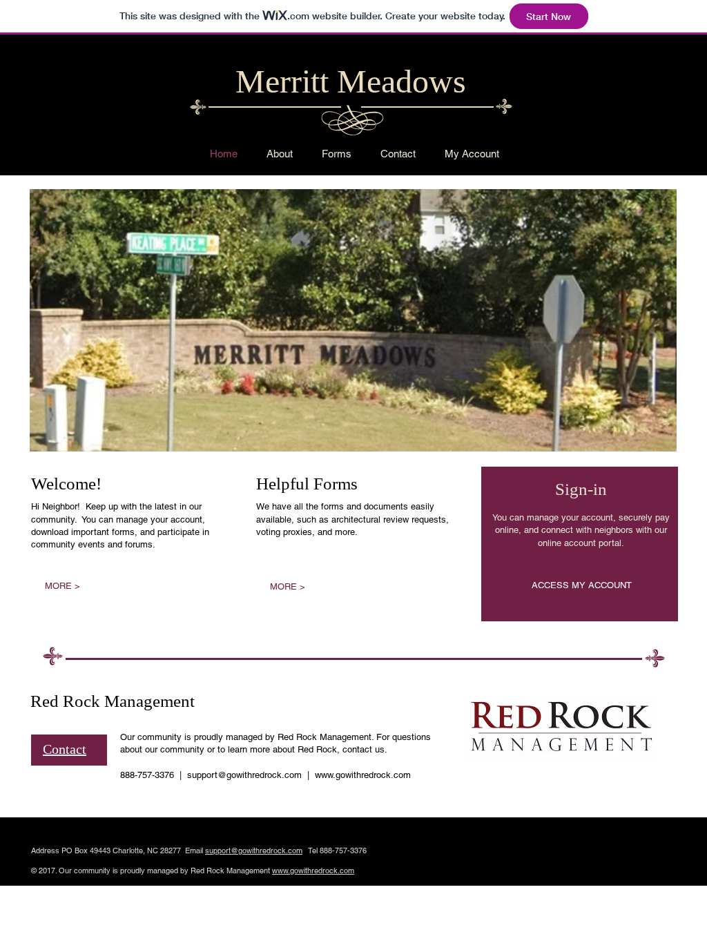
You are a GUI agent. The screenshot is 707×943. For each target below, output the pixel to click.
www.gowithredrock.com (363, 775)
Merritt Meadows (350, 81)
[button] (353, 320)
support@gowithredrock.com (244, 775)
